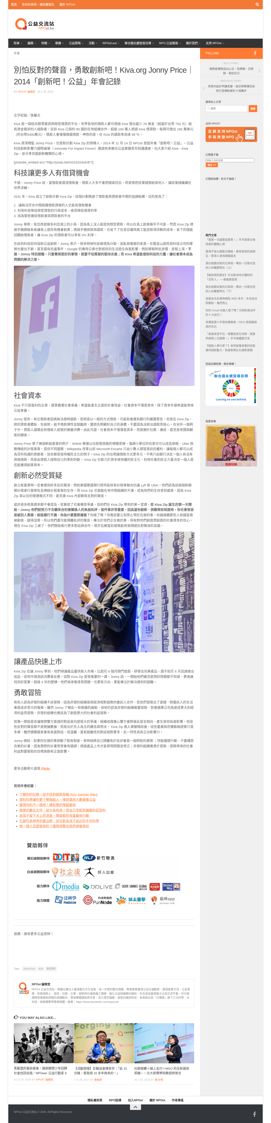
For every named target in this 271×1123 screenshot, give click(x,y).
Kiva (41, 968)
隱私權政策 (95, 1100)
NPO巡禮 (115, 1100)
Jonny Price (29, 968)
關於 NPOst (67, 4)
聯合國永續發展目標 (138, 43)
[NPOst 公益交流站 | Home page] (35, 24)
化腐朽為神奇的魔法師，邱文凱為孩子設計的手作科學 (59, 821)
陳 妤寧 (159, 1079)
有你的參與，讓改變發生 (38, 4)
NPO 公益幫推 (168, 43)
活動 (92, 43)
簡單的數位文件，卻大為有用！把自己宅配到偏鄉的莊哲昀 (62, 810)
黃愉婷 (98, 1079)
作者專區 (178, 1100)
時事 (17, 43)
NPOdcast (110, 43)
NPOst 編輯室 (26, 91)
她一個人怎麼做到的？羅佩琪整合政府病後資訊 (54, 826)
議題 (30, 43)
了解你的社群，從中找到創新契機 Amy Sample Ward (58, 794)
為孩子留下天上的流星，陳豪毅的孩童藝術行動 (54, 816)
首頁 (14, 4)
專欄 (58, 43)
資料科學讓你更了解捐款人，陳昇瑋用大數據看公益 (57, 800)
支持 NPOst (213, 43)
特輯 (44, 43)
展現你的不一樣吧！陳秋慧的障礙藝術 (47, 805)
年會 (17, 53)
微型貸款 (51, 968)
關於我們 (192, 43)
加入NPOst (135, 1100)
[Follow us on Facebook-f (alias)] (255, 53)
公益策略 (75, 43)
